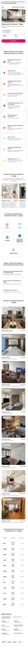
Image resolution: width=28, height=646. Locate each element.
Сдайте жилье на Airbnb (18, 7)
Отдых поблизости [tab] (6, 616)
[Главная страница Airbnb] (3, 7)
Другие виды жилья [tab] (17, 616)
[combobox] (13, 32)
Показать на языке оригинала (9, 3)
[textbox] (7, 37)
